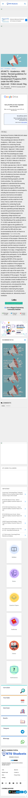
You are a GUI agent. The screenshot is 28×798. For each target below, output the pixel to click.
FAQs (3, 775)
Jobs (3, 769)
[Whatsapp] (6, 783)
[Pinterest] (17, 783)
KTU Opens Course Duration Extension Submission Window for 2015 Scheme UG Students (17, 19)
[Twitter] (20, 783)
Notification (14, 68)
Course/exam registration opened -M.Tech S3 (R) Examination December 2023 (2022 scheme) (13, 393)
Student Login (5, 772)
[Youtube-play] (13, 783)
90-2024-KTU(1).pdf (14, 303)
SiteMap (3, 777)
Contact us (16, 772)
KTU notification (7, 68)
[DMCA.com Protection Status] (14, 760)
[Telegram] (9, 783)
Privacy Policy (17, 775)
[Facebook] (2, 783)
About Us (16, 769)
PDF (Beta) (3, 131)
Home (2, 68)
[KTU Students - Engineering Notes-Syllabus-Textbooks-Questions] (12, 4)
